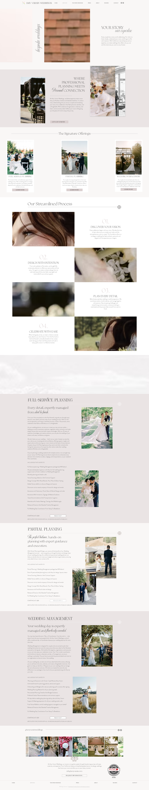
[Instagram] (121, 3)
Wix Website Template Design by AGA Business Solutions (79, 786)
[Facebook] (123, 3)
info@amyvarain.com (74, 771)
